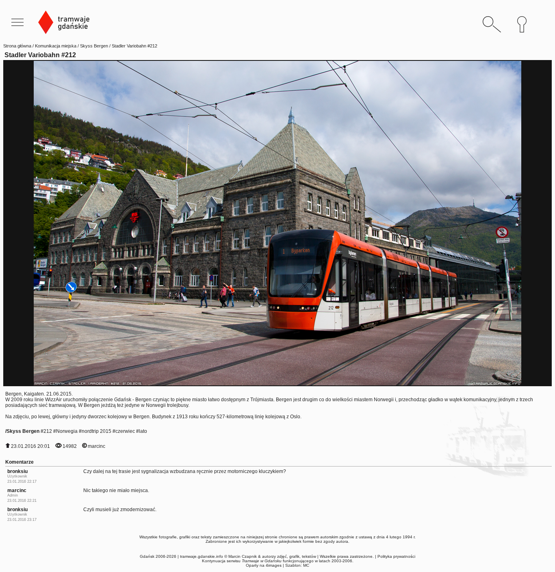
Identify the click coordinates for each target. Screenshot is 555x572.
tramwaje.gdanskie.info (201, 556)
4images (274, 565)
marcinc (96, 446)
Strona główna (17, 45)
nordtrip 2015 (96, 431)
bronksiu (17, 471)
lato (143, 431)
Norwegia (67, 431)
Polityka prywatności (396, 556)
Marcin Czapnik (242, 556)
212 (47, 431)
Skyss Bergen (94, 45)
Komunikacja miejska (55, 45)
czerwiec (125, 431)
